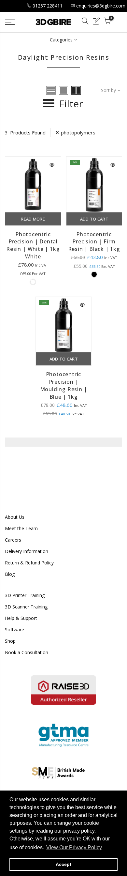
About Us (14, 517)
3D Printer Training (25, 595)
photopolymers (78, 132)
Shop (10, 641)
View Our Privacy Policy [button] (74, 847)
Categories (61, 40)
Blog (10, 574)
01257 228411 (48, 6)
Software (14, 629)
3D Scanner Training (26, 607)
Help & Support (21, 618)
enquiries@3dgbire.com (100, 6)
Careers (13, 540)
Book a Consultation (26, 652)
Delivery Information (26, 551)
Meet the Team (21, 528)
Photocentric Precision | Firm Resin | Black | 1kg (94, 242)
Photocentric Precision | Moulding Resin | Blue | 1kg (63, 385)
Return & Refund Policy (29, 563)
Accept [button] (63, 864)
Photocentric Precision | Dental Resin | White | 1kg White (33, 245)
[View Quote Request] (96, 22)
